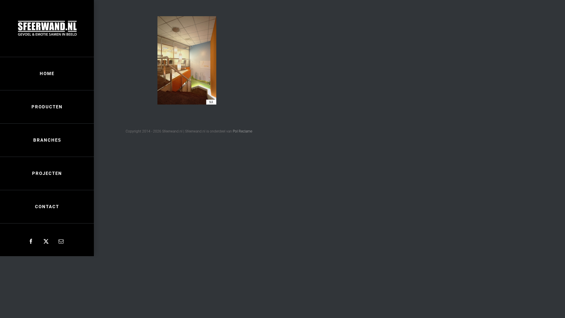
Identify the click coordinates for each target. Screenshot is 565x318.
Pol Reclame (242, 131)
